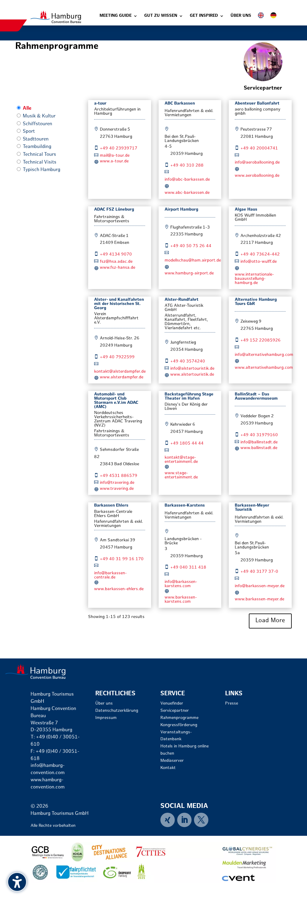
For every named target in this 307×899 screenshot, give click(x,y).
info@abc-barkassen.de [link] (187, 180)
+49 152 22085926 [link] (260, 340)
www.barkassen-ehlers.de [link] (119, 589)
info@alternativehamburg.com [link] (264, 355)
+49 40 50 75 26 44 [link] (190, 246)
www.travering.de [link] (117, 489)
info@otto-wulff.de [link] (258, 262)
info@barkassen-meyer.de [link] (260, 586)
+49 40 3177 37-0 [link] (259, 572)
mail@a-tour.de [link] (115, 156)
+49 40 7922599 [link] (117, 357)
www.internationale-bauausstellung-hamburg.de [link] (254, 279)
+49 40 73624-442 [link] (260, 254)
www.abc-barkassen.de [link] (187, 193)
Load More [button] (270, 621)
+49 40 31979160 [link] (259, 435)
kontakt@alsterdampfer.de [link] (120, 372)
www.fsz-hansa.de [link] (117, 268)
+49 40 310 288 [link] (187, 165)
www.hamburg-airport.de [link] (189, 273)
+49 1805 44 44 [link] (187, 443)
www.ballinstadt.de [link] (258, 448)
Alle (27, 108)
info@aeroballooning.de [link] (257, 162)
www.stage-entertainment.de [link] (181, 475)
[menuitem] (168, 820)
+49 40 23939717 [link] (118, 148)
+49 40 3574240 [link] (187, 361)
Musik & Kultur (39, 116)
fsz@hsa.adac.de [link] (116, 262)
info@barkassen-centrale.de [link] (110, 575)
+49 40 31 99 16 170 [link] (122, 559)
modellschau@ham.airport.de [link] (193, 260)
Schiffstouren (37, 124)
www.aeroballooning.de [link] (257, 176)
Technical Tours (39, 154)
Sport (29, 131)
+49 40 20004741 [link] (259, 148)
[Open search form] (270, 31)
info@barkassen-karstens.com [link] (181, 584)
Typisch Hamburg (41, 170)
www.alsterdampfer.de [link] (121, 377)
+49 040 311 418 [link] (188, 567)
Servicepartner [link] (263, 88)
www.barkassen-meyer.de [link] (259, 599)
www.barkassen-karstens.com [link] (181, 600)
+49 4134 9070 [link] (116, 254)
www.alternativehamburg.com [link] (264, 368)
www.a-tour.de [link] (114, 161)
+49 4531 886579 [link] (118, 476)
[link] (56, 17)
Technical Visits (39, 162)
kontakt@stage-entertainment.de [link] (181, 460)
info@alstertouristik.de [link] (192, 369)
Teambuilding (37, 147)
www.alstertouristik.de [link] (192, 375)
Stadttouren (36, 139)
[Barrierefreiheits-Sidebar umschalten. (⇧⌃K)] (17, 882)
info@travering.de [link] (117, 483)
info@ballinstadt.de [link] (259, 442)
